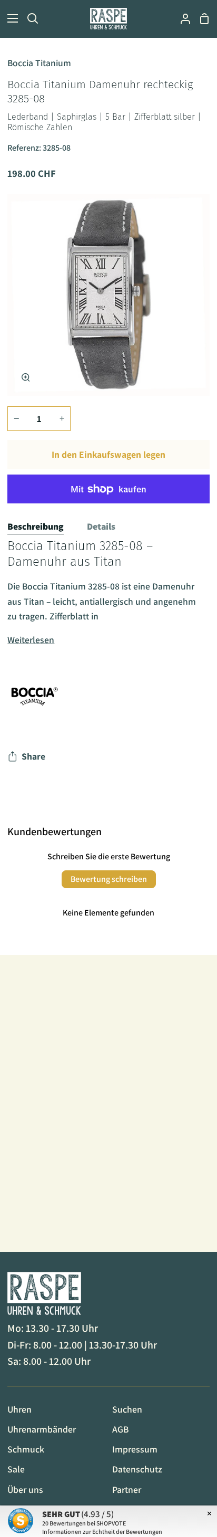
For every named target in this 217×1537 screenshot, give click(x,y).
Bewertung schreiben (109, 879)
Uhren (19, 1409)
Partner (126, 1489)
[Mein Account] (181, 18)
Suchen (127, 1409)
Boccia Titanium (39, 63)
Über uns (25, 1489)
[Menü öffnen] (9, 18)
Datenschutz (137, 1469)
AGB (120, 1429)
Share (33, 756)
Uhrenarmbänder (41, 1429)
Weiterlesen (30, 640)
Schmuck (25, 1449)
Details (101, 526)
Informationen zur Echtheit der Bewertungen (102, 1531)
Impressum (134, 1449)
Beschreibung (35, 526)
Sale (16, 1469)
